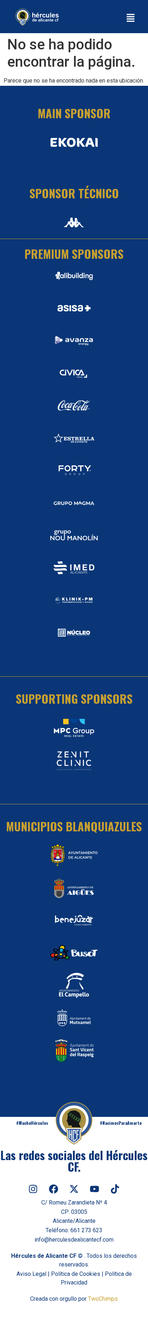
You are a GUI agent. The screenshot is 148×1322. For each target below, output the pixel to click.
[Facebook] (53, 1189)
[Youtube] (94, 1189)
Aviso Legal (31, 1273)
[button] (131, 18)
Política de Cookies (75, 1273)
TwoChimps (103, 1298)
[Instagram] (33, 1189)
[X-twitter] (74, 1189)
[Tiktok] (115, 1189)
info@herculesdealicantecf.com (74, 1239)
